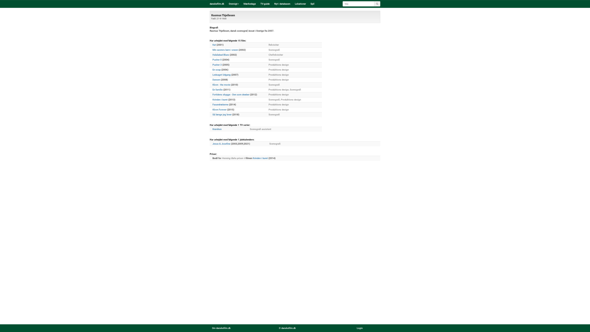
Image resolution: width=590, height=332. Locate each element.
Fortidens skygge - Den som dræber (230, 94)
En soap (216, 69)
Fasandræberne (220, 104)
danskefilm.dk (217, 3)
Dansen (216, 79)
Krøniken (217, 129)
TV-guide (265, 3)
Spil (312, 3)
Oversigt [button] (233, 3)
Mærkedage (250, 3)
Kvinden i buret (220, 99)
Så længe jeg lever (222, 114)
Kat (214, 44)
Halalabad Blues (220, 54)
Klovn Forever (219, 109)
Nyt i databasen (282, 3)
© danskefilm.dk (287, 328)
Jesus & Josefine (221, 143)
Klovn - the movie (221, 84)
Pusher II (217, 59)
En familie (217, 89)
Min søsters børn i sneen (225, 50)
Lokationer (300, 3)
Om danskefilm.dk (221, 328)
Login (360, 328)
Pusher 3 (217, 64)
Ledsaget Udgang (221, 74)
